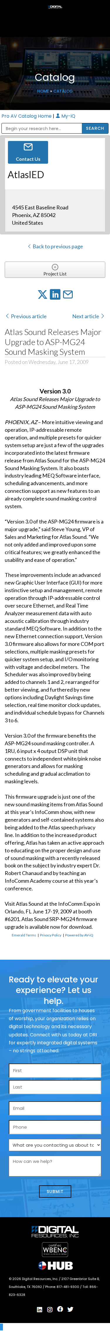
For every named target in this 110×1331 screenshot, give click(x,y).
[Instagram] (49, 1309)
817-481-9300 (68, 1286)
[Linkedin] (39, 1309)
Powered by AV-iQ (79, 935)
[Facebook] (60, 1309)
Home (43, 91)
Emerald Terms (24, 935)
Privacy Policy (50, 935)
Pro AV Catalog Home (27, 116)
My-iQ (67, 116)
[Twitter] (70, 1309)
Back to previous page (57, 246)
